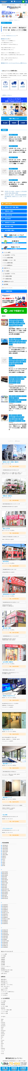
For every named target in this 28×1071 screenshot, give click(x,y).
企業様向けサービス (9, 281)
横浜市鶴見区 (5, 893)
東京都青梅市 (5, 922)
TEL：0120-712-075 (14, 700)
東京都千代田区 (5, 940)
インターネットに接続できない (7, 991)
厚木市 (3, 859)
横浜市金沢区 (5, 898)
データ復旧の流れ (7, 278)
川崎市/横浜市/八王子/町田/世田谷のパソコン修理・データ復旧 (14, 1060)
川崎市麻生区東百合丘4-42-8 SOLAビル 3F (11, 470)
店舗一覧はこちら (14, 118)
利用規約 (3, 968)
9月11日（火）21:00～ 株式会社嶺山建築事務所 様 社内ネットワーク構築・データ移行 (17, 161)
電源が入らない (4, 989)
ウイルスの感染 (4, 993)
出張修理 (23, 122)
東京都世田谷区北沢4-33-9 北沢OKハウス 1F (11, 602)
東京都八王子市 (5, 912)
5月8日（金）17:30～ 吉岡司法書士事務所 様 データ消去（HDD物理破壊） (18, 184)
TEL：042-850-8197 (14, 566)
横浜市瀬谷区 (5, 879)
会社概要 (3, 964)
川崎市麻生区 (5, 845)
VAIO (2, 1028)
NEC (2, 1020)
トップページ (10, 441)
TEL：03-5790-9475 (14, 598)
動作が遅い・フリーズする (6, 984)
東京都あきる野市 (6, 918)
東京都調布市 (5, 909)
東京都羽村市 (5, 923)
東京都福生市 (5, 920)
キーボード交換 (4, 1006)
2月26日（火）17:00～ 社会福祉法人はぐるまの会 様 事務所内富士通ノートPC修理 (17, 139)
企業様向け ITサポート (7, 95)
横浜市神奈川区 (5, 889)
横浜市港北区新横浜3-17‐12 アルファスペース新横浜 (12, 805)
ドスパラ (3, 1050)
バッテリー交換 (4, 1011)
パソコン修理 (7, 252)
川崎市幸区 (4, 853)
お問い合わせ (17, 441)
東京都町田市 (5, 904)
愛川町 (3, 865)
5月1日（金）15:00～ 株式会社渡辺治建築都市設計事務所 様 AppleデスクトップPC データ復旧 (16, 196)
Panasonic (3, 1030)
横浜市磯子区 (5, 896)
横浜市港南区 (5, 892)
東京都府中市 (5, 908)
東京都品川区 (5, 930)
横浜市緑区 (4, 876)
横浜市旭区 (4, 881)
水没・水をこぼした (5, 986)
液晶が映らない (4, 981)
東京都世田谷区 (5, 934)
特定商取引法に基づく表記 (6, 969)
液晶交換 (3, 1008)
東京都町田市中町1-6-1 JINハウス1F (9, 569)
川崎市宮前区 (5, 848)
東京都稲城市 (5, 947)
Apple (2, 1019)
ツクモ (2, 1051)
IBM (2, 1041)
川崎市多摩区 (5, 846)
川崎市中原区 (5, 851)
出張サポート (7, 268)
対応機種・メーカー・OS (9, 260)
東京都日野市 (5, 914)
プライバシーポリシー (6, 966)
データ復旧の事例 (7, 276)
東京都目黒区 (5, 936)
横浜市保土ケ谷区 (6, 890)
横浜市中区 (4, 884)
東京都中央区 (5, 944)
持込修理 (5, 122)
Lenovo (2, 1040)
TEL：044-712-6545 (14, 466)
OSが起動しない (4, 982)
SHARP (2, 1032)
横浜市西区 (4, 886)
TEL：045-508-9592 (14, 500)
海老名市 (4, 857)
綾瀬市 (3, 864)
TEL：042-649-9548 (14, 533)
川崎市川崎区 (5, 854)
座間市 (3, 862)
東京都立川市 (5, 915)
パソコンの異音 (4, 988)
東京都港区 (4, 939)
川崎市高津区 (5, 850)
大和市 (3, 860)
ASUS (2, 1043)
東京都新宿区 (5, 931)
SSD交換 (3, 1004)
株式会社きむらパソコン (11, 35)
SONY (2, 1027)
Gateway (3, 1048)
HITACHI (3, 1033)
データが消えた (4, 995)
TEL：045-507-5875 (14, 666)
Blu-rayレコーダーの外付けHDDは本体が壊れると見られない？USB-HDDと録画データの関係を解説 (18, 370)
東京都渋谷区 (5, 933)
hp (1, 1038)
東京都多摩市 (5, 906)
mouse (2, 1053)
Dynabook (3, 1025)
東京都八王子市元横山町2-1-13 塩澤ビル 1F (11, 536)
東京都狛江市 (5, 945)
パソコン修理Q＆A (7, 265)
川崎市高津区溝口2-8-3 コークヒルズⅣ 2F (10, 636)
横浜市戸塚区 (5, 882)
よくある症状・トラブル (9, 255)
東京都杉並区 (5, 942)
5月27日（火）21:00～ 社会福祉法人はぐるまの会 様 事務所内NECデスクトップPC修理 (17, 173)
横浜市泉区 (4, 878)
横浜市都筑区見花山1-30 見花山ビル (9, 771)
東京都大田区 (5, 937)
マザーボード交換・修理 (6, 1009)
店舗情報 (3, 961)
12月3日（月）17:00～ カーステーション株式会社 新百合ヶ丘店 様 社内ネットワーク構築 (17, 150)
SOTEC (2, 1035)
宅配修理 (14, 122)
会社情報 (6, 284)
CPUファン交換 (4, 1013)
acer (2, 1046)
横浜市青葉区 (5, 872)
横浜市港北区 (5, 873)
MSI (2, 1045)
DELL (2, 1037)
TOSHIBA (3, 1024)
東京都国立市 (5, 911)
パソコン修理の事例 (8, 257)
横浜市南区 (4, 887)
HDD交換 (3, 1002)
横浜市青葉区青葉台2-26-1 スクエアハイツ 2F (11, 503)
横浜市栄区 (4, 895)
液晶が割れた (4, 979)
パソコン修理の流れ (8, 262)
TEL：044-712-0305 (14, 632)
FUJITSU (3, 1022)
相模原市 (4, 856)
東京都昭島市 (5, 917)
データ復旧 (6, 271)
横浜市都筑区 (5, 875)
